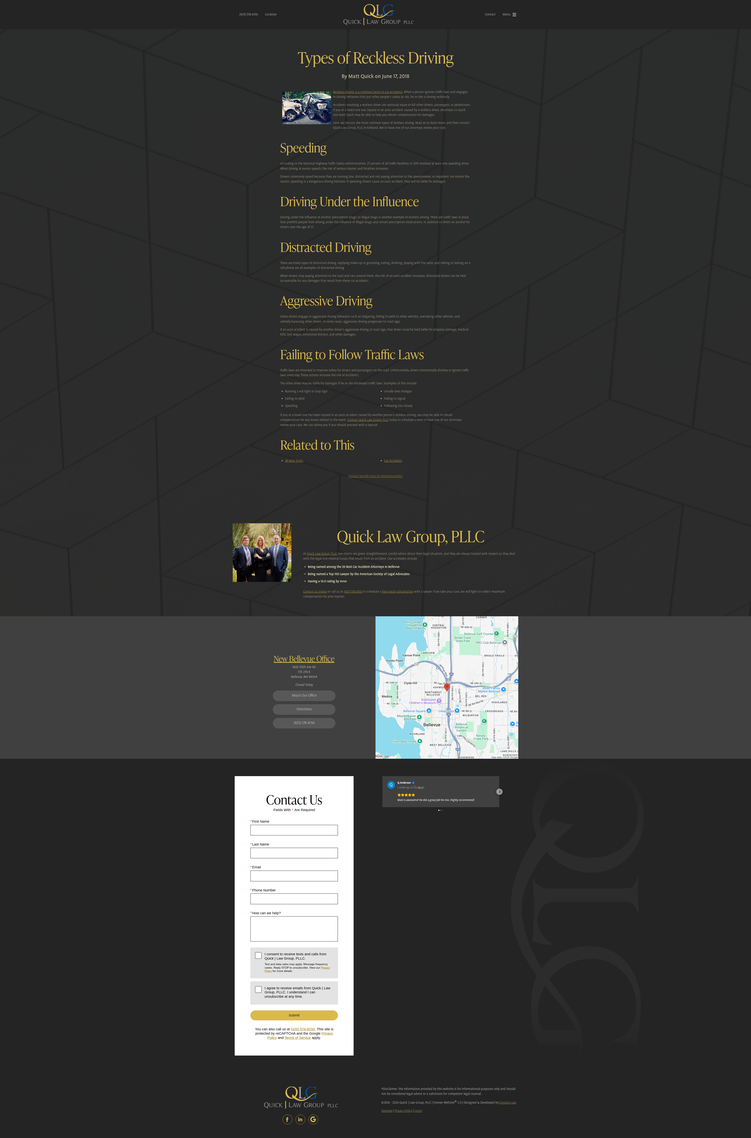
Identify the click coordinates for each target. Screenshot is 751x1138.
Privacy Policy (403, 1111)
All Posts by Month (377, 476)
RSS (400, 476)
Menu (506, 15)
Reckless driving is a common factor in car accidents (367, 92)
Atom (394, 476)
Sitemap (387, 1111)
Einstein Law (507, 1103)
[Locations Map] (447, 688)
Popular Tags (356, 476)
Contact (490, 15)
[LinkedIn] (300, 1119)
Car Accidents (393, 461)
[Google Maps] (313, 1119)
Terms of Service (298, 1038)
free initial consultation (397, 592)
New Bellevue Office (304, 658)
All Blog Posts (294, 461)
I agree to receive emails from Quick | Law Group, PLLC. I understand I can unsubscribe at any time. (297, 992)
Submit (294, 1015)
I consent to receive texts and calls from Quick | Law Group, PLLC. (297, 962)
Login (418, 1111)
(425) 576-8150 (248, 15)
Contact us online (315, 592)
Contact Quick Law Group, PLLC (368, 420)
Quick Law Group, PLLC (322, 554)
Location (271, 15)
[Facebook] (287, 1119)
